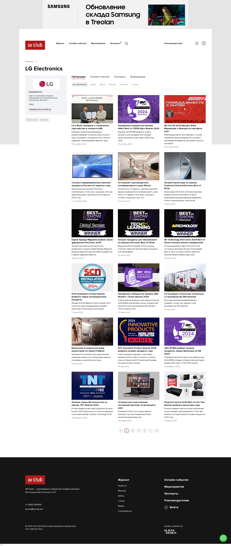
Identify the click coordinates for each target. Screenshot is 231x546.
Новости (122, 485)
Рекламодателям (173, 43)
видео (93, 85)
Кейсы (121, 495)
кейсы (102, 85)
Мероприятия (98, 43)
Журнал (60, 43)
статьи (135, 85)
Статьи (121, 501)
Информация (137, 76)
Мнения (122, 490)
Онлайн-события (77, 43)
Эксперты (115, 43)
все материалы (80, 85)
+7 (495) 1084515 (33, 504)
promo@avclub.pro (34, 509)
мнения (112, 85)
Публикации (78, 76)
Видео (121, 506)
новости (123, 85)
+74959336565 (36, 104)
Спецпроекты (125, 511)
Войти (174, 507)
